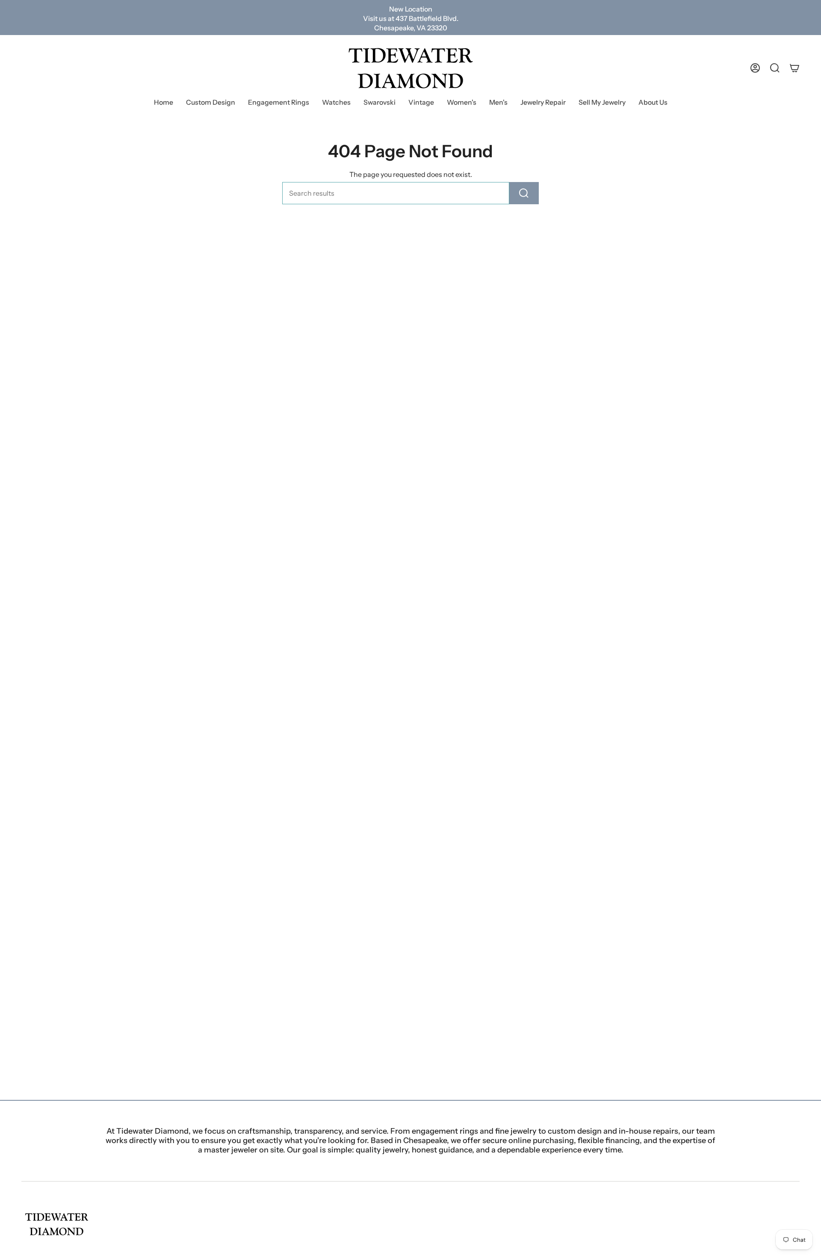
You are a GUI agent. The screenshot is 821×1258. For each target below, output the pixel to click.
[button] (279, 103)
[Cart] (794, 68)
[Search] (524, 193)
